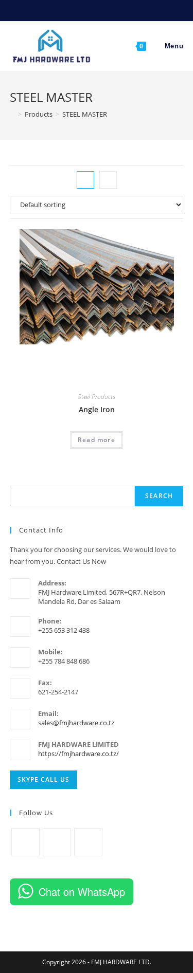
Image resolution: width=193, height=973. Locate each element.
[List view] (108, 180)
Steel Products (96, 396)
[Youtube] (88, 842)
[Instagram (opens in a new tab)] (92, 9)
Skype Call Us (43, 779)
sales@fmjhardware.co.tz (76, 722)
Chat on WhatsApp (82, 891)
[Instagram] (57, 842)
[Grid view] (85, 180)
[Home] (12, 114)
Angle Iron (97, 409)
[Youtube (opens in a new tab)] (104, 9)
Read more (96, 439)
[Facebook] (25, 842)
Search (159, 495)
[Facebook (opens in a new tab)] (80, 9)
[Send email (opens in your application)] (114, 9)
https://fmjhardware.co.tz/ (78, 753)
